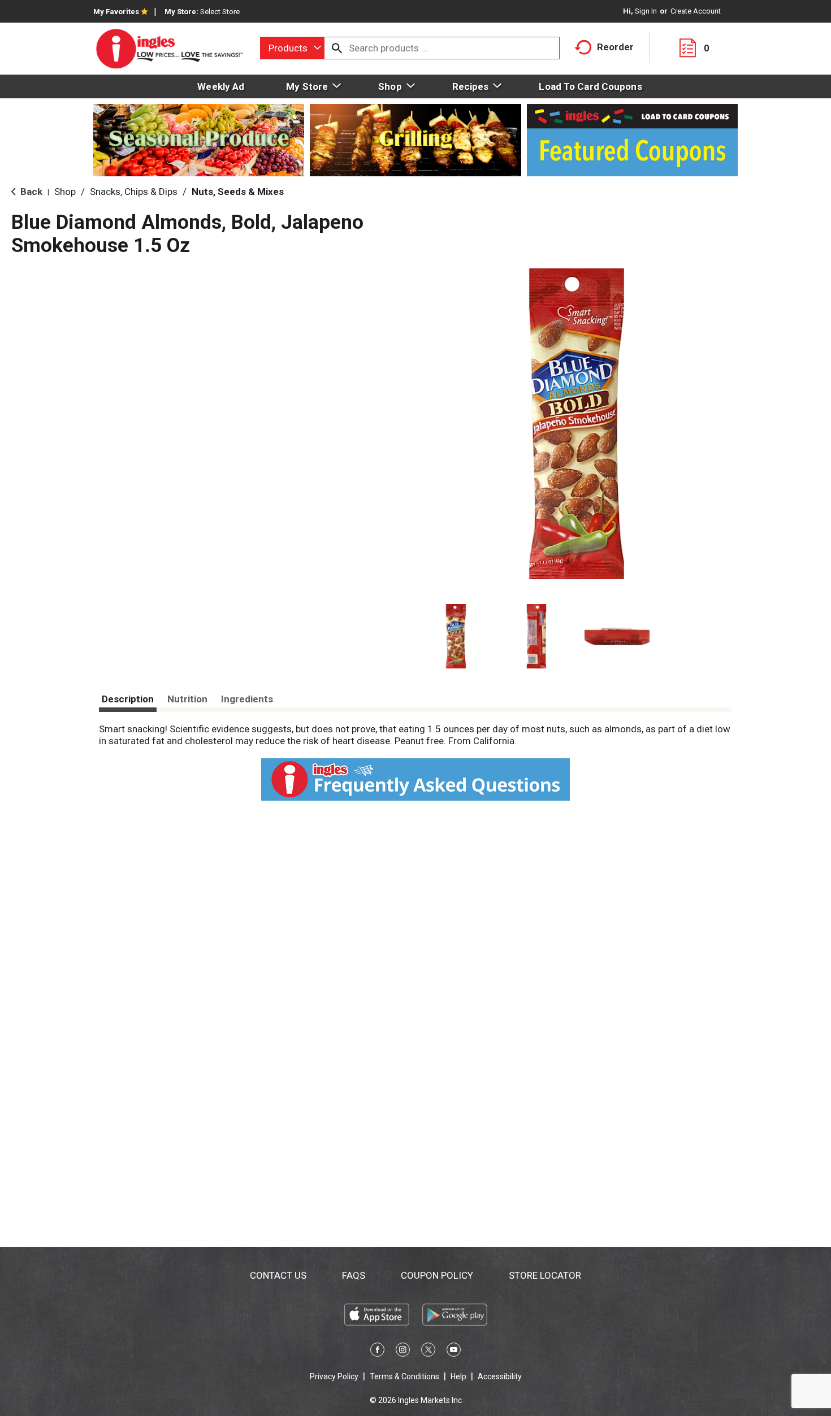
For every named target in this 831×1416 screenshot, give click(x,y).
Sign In (646, 11)
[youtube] (454, 1351)
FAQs (353, 1275)
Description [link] (128, 699)
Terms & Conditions (404, 1376)
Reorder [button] (615, 47)
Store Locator (545, 1275)
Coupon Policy (437, 1275)
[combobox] (292, 48)
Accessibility (500, 1376)
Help (458, 1376)
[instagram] (403, 1351)
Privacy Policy (334, 1376)
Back (30, 191)
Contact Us (278, 1275)
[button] (456, 636)
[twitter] (428, 1351)
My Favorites (116, 11)
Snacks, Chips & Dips (134, 191)
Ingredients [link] (247, 699)
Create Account (695, 11)
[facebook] (377, 1351)
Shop (65, 191)
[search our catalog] (336, 48)
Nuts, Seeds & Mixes (238, 191)
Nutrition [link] (187, 699)
